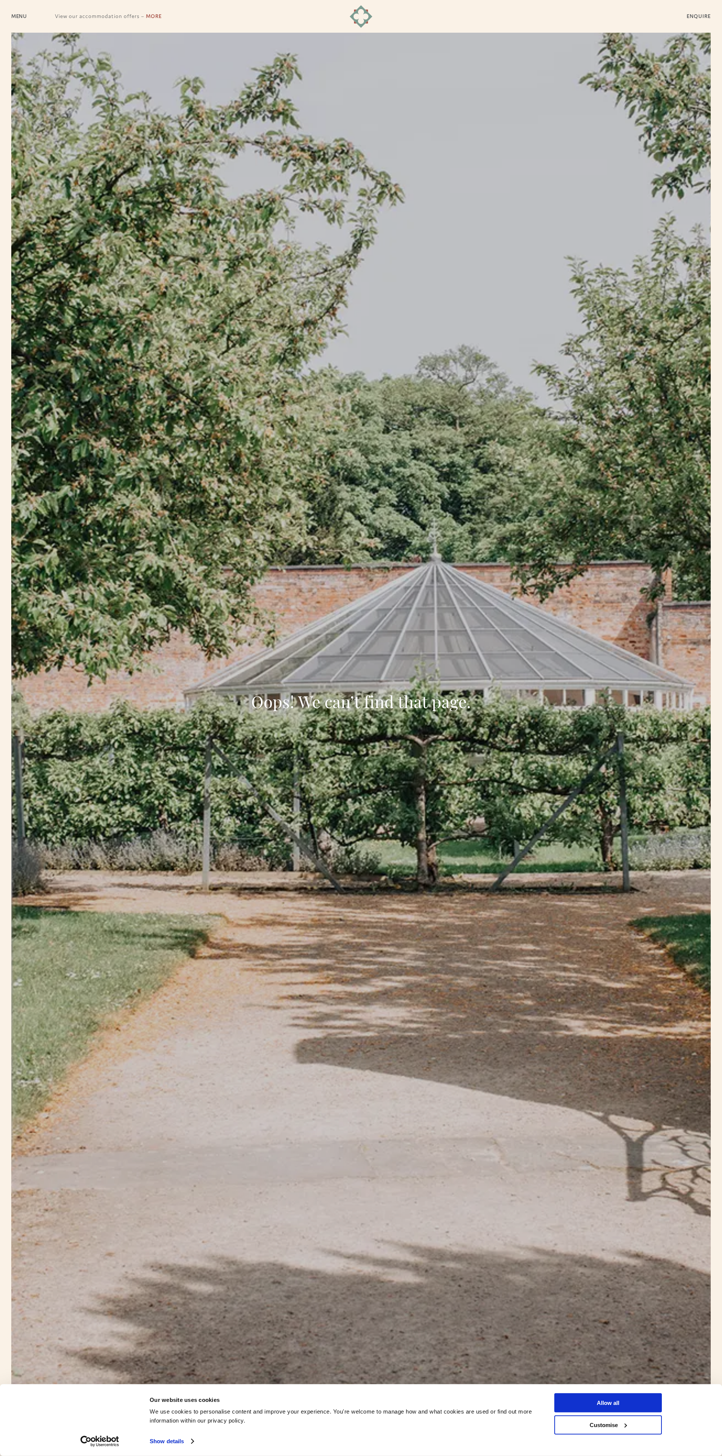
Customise (604, 1424)
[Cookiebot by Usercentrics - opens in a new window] (100, 1441)
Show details (167, 1441)
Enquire (699, 16)
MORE (154, 16)
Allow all (608, 1403)
